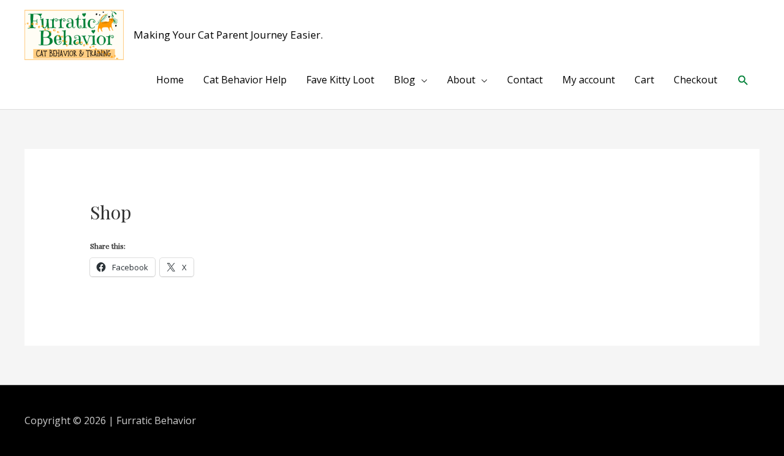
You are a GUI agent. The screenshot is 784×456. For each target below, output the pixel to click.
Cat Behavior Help (245, 79)
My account (588, 79)
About (461, 79)
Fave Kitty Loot (340, 79)
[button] (743, 80)
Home (170, 79)
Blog (404, 79)
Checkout (695, 79)
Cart (644, 79)
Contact (525, 79)
